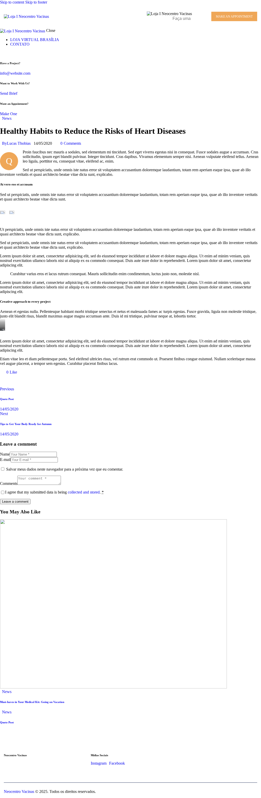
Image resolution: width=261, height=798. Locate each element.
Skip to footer (36, 2)
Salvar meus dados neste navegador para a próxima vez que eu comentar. (64, 469)
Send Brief (8, 93)
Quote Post (7, 722)
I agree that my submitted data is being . (54, 492)
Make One (8, 114)
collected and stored (84, 492)
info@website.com (15, 73)
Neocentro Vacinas (19, 791)
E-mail (5, 459)
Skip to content (12, 2)
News (6, 118)
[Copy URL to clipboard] (49, 381)
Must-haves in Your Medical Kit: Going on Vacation (32, 701)
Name (5, 454)
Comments (8, 483)
